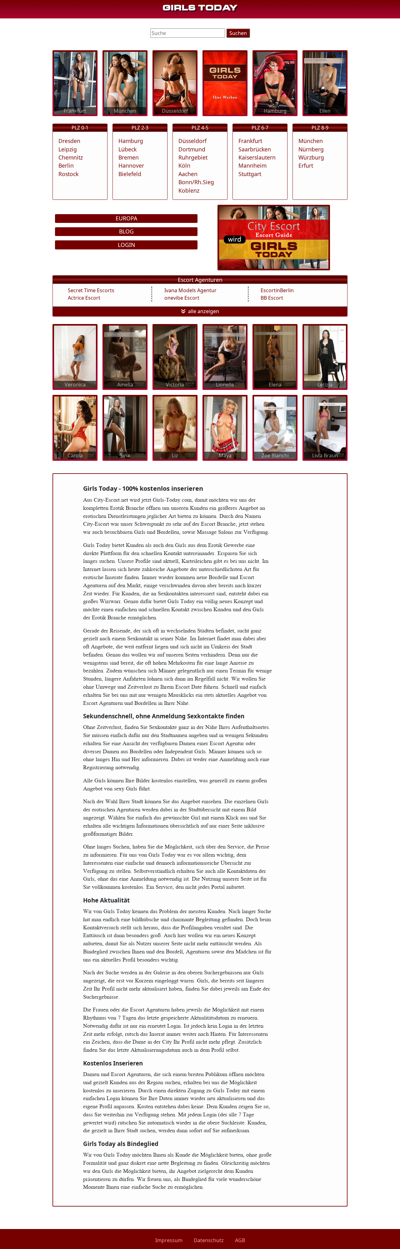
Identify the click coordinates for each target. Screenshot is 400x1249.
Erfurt (305, 165)
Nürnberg (311, 149)
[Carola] (75, 427)
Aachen (188, 174)
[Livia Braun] (325, 427)
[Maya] (225, 427)
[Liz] (175, 427)
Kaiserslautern (257, 157)
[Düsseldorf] (175, 82)
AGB (240, 1240)
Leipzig (67, 149)
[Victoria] (175, 356)
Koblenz (188, 190)
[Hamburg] (275, 82)
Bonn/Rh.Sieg (196, 182)
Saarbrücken (254, 149)
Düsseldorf (192, 141)
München (310, 141)
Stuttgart (249, 174)
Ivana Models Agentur (190, 290)
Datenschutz (209, 1240)
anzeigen (208, 311)
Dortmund (191, 149)
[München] (125, 82)
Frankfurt (250, 141)
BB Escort (272, 297)
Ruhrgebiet (193, 157)
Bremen (128, 157)
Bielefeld (129, 174)
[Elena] (275, 356)
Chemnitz (70, 157)
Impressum (168, 1240)
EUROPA (126, 218)
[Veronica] (75, 356)
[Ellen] (325, 82)
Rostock (68, 174)
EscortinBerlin (277, 290)
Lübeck (127, 149)
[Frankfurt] (75, 82)
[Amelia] (125, 356)
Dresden (69, 141)
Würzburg (311, 157)
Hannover (131, 165)
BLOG (126, 231)
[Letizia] (325, 356)
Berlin (66, 165)
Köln (184, 165)
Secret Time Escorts (91, 290)
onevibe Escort (181, 297)
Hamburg (130, 141)
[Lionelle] (225, 356)
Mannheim (252, 165)
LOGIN (126, 244)
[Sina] (125, 427)
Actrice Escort (84, 297)
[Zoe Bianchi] (275, 427)
